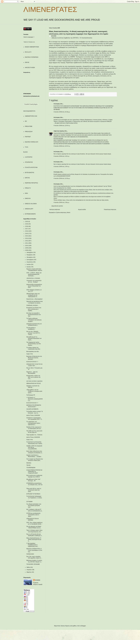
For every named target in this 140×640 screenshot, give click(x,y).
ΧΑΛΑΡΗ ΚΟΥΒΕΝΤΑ (32, 409)
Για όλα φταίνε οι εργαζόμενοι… (31, 328)
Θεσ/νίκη (28, 463)
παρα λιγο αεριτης (59, 131)
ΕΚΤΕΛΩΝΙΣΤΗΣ (29, 172)
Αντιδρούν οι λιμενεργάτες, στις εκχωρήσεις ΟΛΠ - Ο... (34, 418)
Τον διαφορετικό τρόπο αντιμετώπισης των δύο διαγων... (33, 344)
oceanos (37, 580)
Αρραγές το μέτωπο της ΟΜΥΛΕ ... (32, 386)
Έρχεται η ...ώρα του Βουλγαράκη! (32, 372)
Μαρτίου (29, 572)
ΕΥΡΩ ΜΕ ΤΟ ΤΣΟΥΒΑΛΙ (33, 494)
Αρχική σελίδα (82, 209)
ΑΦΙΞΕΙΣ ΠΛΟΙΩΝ (30, 67)
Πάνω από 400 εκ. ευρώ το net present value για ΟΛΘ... (33, 490)
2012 (26, 240)
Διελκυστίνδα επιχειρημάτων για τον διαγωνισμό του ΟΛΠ (34, 286)
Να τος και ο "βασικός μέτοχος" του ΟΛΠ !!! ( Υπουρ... (33, 333)
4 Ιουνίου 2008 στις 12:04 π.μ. (62, 146)
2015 (26, 233)
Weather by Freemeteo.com (29, 42)
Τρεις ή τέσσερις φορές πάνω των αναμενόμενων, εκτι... (34, 531)
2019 (26, 224)
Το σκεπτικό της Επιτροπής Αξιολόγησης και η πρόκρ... (34, 442)
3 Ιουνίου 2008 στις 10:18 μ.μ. (62, 112)
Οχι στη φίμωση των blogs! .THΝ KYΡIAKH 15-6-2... (33, 527)
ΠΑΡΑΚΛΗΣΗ (30, 554)
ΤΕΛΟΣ (28, 465)
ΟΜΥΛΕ (27, 62)
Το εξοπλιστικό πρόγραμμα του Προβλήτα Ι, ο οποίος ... (34, 498)
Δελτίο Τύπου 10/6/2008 (33, 437)
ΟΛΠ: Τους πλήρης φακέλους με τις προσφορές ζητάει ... (34, 523)
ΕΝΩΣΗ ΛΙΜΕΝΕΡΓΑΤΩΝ (32, 47)
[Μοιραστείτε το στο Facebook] (81, 94)
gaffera (75, 626)
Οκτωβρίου (30, 257)
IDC (26, 121)
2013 (26, 238)
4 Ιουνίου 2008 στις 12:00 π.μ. (62, 125)
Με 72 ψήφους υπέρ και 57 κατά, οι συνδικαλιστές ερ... (34, 510)
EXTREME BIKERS (30, 214)
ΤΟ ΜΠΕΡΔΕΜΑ (30, 467)
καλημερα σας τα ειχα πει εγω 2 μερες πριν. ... (34, 364)
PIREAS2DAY (29, 131)
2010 (26, 245)
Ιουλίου (29, 264)
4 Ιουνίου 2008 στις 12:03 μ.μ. (62, 178)
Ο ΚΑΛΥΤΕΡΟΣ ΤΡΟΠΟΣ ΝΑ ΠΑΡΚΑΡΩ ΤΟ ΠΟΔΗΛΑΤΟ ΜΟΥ (34, 471)
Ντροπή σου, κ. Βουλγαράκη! (34, 299)
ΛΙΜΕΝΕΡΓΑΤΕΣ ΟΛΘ (31, 116)
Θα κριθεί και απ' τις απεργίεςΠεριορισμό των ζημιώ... (34, 338)
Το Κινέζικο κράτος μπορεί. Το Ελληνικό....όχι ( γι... (34, 412)
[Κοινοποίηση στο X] (79, 94)
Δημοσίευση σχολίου (57, 206)
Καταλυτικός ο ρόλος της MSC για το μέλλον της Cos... (33, 377)
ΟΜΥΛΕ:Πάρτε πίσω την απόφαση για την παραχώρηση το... (33, 295)
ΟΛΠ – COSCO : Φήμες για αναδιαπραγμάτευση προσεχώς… (33, 274)
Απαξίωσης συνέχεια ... (32, 305)
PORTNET (28, 136)
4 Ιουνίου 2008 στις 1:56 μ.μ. (61, 202)
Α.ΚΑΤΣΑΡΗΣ (28, 157)
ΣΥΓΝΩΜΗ (29, 501)
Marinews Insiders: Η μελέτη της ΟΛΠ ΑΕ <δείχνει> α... (34, 561)
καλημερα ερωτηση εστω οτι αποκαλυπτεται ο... (34, 324)
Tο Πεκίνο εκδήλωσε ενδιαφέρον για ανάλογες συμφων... (34, 320)
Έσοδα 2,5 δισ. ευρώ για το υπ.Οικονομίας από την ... (34, 427)
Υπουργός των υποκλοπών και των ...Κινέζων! (33, 281)
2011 (26, 243)
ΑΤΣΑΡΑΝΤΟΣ (29, 162)
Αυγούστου (30, 262)
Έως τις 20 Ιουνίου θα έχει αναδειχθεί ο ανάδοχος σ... (34, 534)
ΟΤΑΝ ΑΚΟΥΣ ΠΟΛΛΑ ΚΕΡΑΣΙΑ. (32, 519)
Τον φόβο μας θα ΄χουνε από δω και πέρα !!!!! (34, 431)
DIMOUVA (28, 198)
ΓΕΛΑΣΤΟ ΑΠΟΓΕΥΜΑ (31, 167)
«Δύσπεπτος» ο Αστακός (33, 278)
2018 (26, 226)
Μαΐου (28, 567)
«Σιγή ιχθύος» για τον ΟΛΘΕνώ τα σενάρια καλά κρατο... (34, 391)
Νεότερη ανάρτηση (55, 209)
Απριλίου (29, 569)
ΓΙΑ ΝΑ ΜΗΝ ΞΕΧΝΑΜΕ (33, 564)
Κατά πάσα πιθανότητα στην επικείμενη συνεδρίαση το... (34, 451)
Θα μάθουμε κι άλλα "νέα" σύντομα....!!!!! (33, 480)
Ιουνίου (29, 267)
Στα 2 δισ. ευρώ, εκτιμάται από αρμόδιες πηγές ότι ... (34, 557)
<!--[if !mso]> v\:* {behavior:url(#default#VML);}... (34, 399)
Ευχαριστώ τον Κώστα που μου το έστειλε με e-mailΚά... (33, 309)
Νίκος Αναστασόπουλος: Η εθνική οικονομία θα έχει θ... (33, 539)
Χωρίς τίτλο (29, 354)
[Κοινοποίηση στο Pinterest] (83, 94)
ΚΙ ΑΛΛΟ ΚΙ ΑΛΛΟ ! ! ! (32, 361)
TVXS (26, 147)
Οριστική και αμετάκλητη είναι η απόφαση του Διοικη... (34, 302)
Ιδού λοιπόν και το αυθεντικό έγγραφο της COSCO (34, 476)
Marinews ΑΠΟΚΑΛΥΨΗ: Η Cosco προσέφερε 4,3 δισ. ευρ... (34, 550)
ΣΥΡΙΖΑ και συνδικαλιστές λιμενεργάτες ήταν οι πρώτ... (33, 515)
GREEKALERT (29, 209)
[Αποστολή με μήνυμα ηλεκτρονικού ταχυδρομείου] (75, 94)
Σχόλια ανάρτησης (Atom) (63, 212)
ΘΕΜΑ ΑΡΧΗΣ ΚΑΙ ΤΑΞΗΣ (33, 383)
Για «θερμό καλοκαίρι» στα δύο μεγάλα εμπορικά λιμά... (33, 505)
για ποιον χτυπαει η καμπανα (34, 381)
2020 (26, 221)
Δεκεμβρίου (30, 252)
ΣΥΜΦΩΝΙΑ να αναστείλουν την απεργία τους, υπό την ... (34, 485)
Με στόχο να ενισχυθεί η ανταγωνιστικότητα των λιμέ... (33, 314)
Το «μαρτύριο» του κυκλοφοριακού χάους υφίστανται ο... (33, 423)
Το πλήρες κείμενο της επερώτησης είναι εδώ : (33, 348)
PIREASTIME (28, 126)
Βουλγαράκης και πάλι (32, 351)
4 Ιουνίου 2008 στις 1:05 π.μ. (61, 166)
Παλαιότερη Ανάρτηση (110, 209)
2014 (26, 236)
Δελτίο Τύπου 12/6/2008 (33, 415)
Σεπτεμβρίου (30, 259)
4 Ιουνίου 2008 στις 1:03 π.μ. (61, 156)
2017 (26, 228)
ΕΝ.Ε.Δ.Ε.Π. (28, 52)
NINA (26, 193)
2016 (26, 231)
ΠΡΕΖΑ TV (28, 188)
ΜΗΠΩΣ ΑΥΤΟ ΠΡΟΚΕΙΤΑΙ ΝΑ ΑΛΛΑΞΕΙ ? (33, 405)
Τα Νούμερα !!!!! (30, 395)
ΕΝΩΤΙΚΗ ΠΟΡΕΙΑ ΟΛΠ (31, 142)
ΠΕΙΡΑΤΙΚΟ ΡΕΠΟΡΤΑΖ (31, 183)
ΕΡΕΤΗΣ (27, 178)
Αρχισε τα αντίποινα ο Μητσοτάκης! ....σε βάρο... (34, 455)
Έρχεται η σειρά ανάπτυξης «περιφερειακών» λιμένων (34, 269)
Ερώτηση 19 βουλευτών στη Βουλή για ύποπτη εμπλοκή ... (34, 358)
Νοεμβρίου (30, 255)
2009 (26, 248)
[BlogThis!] (77, 94)
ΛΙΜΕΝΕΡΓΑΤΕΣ (50, 9)
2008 (26, 250)
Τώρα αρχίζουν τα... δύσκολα (34, 434)
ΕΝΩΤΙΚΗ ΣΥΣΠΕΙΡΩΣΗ (31, 57)
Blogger (83, 626)
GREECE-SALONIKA (31, 203)
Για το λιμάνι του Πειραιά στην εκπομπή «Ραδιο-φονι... (34, 459)
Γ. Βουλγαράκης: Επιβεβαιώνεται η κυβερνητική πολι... (32, 545)
